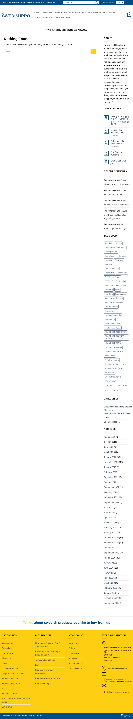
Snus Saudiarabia (111, 307)
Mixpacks (6, 658)
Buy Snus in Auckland (116, 153)
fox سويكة (108, 260)
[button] (108, 2)
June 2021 (109, 507)
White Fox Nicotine (112, 360)
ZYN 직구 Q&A (110, 381)
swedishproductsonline (113, 315)
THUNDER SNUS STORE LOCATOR (114, 337)
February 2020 (110, 588)
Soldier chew (109, 311)
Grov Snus (109, 264)
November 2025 (111, 462)
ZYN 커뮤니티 (110, 385)
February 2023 (110, 472)
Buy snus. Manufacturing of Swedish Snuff (47, 653)
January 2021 (110, 533)
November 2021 (111, 497)
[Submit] (93, 51)
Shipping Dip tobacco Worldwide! (45, 672)
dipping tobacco (110, 256)
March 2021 (109, 522)
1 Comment (117, 135)
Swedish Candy (110, 12)
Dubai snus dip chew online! (117, 142)
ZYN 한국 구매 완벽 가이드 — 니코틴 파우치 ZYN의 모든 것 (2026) (120, 120)
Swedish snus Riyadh (113, 328)
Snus (36, 12)
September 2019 (111, 603)
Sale (84, 12)
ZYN (120, 368)
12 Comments (117, 146)
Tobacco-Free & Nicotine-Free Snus (52, 17)
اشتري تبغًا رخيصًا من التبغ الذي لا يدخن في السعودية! (115, 214)
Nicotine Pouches (64, 12)
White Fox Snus (111, 368)
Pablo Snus (109, 286)
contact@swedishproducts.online (19, 2)
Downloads (73, 653)
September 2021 (111, 502)
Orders (71, 648)
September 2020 (111, 553)
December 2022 (111, 477)
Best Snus (108, 243)
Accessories (7, 643)
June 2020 (109, 568)
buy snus (118, 243)
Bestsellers (94, 12)
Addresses (73, 658)
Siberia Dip (109, 290)
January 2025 (110, 467)
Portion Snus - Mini (10, 678)
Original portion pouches (13, 673)
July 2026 (108, 442)
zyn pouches (109, 373)
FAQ (37, 665)
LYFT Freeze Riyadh (112, 277)
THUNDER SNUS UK (113, 343)
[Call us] (59, 2)
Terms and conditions (45, 660)
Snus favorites (120, 294)
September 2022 (111, 487)
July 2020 (108, 563)
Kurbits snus (109, 273)
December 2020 (111, 538)
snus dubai (109, 294)
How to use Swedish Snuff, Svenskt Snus (47, 645)
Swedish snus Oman (112, 324)
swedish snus (110, 319)
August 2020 (109, 558)
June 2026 (109, 447)
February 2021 (110, 527)
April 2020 (108, 578)
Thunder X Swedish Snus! (114, 351)
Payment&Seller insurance (47, 678)
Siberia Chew (121, 286)
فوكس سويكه (117, 390)
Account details (75, 663)
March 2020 (109, 583)
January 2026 (110, 457)
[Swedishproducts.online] (16, 15)
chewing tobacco (111, 252)
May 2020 (108, 573)
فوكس (107, 390)
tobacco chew (110, 356)
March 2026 (109, 452)
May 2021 (108, 512)
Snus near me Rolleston (114, 302)
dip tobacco (123, 256)
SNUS (117, 290)
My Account (73, 643)
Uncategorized (110, 422)
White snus (48, 12)
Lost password (75, 668)
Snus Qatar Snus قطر (118, 162)
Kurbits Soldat (122, 273)
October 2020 (110, 548)
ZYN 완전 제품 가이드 (113, 377)
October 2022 (110, 482)
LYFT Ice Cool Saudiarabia (115, 281)
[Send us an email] (57, 2)
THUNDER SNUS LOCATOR (115, 332)
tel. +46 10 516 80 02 (46, 2)
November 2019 (111, 598)
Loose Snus (7, 653)
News (77, 12)
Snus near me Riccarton (114, 298)
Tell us (28, 622)
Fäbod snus (119, 260)
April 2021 (108, 517)
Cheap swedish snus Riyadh (115, 247)
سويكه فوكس (123, 385)
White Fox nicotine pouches (115, 364)
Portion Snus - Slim (11, 683)
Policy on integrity (43, 683)
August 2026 (109, 437)
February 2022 (110, 492)
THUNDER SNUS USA (113, 347)
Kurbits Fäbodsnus (112, 269)
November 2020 (111, 543)
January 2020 (110, 593)
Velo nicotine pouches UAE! (117, 131)
